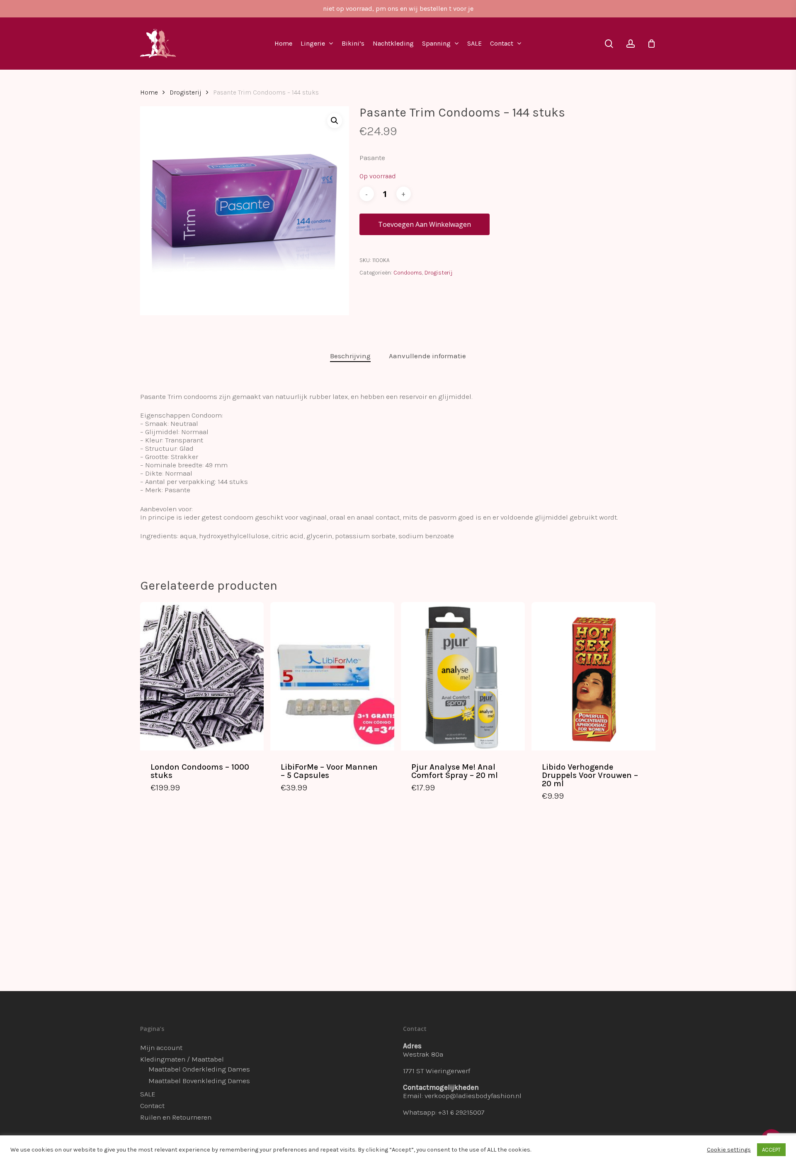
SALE (147, 1094)
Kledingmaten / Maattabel (182, 1059)
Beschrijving (350, 356)
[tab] (350, 356)
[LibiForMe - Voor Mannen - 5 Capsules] (332, 676)
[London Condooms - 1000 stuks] (202, 676)
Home (149, 92)
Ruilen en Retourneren (175, 1117)
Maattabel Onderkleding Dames (199, 1069)
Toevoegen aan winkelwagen (424, 224)
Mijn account (161, 1047)
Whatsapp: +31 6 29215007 (444, 1112)
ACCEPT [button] (771, 1150)
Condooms (407, 272)
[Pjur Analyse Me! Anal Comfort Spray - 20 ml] (463, 676)
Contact (152, 1105)
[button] (334, 120)
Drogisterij (185, 92)
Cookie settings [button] (729, 1149)
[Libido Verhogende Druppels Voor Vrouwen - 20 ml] (593, 676)
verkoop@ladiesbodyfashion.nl (473, 1095)
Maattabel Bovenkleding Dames (199, 1081)
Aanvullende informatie (427, 356)
